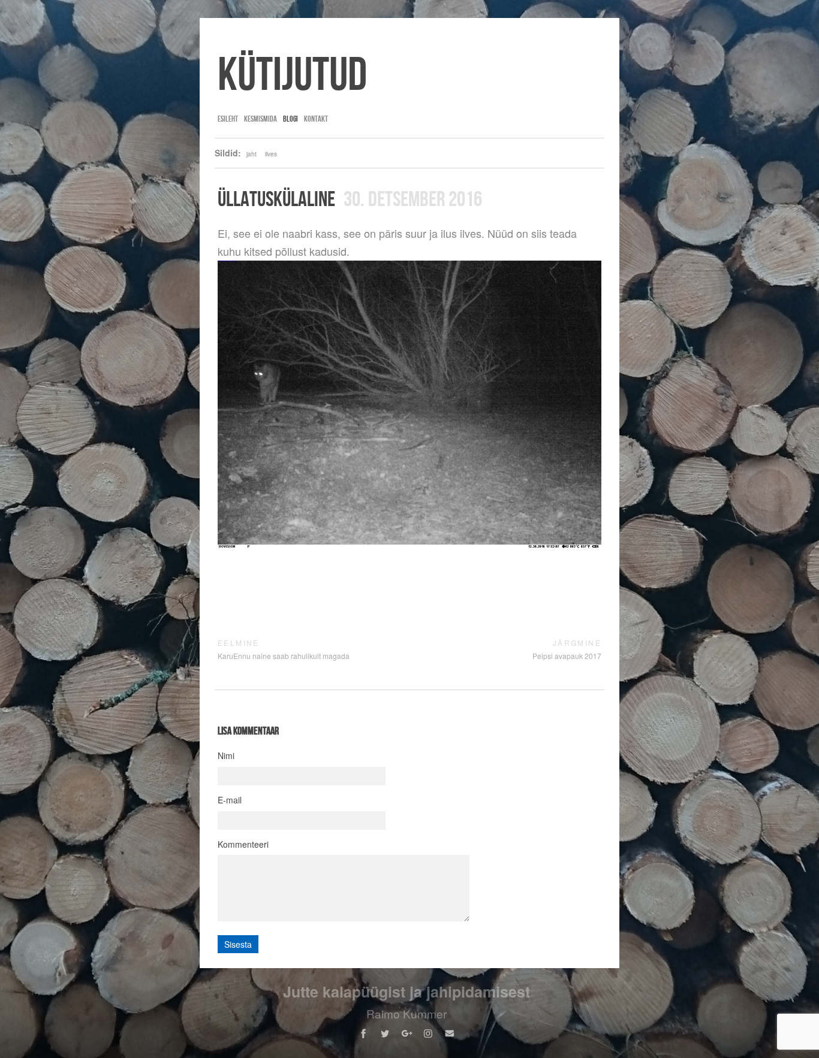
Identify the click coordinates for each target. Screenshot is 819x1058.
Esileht (228, 118)
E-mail (230, 800)
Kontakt (316, 118)
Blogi (290, 118)
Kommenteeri (243, 844)
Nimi (226, 755)
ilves (271, 154)
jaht (251, 154)
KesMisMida (260, 118)
